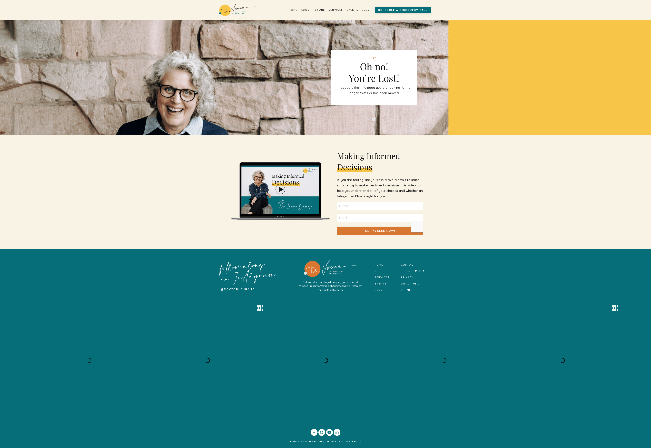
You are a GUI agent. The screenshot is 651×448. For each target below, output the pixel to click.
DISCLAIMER (410, 283)
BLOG (366, 9)
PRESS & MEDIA (413, 271)
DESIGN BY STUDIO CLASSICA (343, 442)
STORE (320, 9)
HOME (293, 9)
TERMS (406, 289)
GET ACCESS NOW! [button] (380, 230)
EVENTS (352, 9)
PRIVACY (407, 277)
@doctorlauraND (238, 289)
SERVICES (336, 9)
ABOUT (306, 9)
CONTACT (408, 264)
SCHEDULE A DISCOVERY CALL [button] (403, 10)
